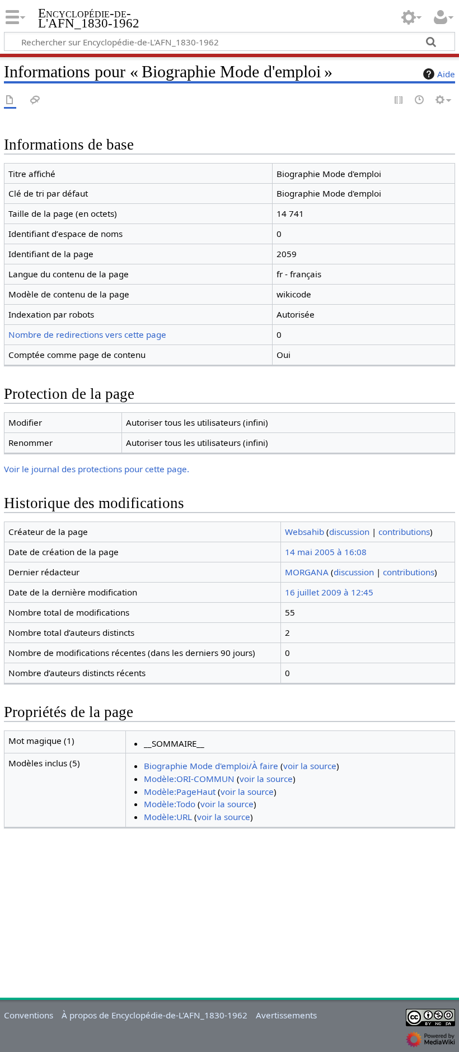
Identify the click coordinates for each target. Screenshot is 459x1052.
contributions (404, 531)
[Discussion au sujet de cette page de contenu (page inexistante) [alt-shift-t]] (35, 100)
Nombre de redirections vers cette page (87, 334)
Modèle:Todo (169, 803)
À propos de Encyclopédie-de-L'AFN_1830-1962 (154, 1015)
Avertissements (286, 1015)
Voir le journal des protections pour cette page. (96, 468)
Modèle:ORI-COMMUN (189, 778)
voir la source (309, 765)
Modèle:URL (168, 816)
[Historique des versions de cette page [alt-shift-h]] (420, 100)
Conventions (28, 1015)
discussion (349, 531)
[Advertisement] (229, 915)
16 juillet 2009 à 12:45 (329, 592)
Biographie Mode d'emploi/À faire (211, 765)
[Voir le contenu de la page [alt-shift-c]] (10, 100)
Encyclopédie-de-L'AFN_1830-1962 (88, 18)
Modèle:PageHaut (180, 791)
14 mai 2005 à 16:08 (326, 551)
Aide (446, 74)
